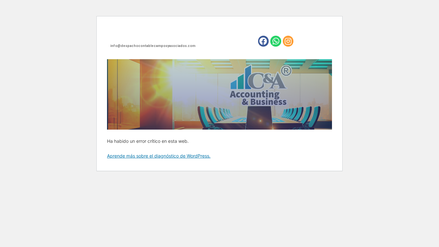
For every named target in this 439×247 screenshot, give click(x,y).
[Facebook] (263, 41)
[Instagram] (288, 41)
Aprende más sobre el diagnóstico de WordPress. (159, 156)
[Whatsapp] (275, 41)
